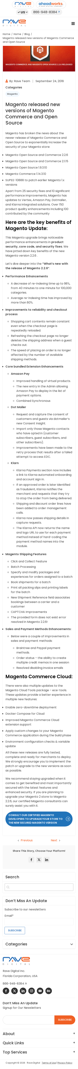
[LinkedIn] (47, 860)
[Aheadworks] (51, 4)
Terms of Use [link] (49, 1062)
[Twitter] (14, 991)
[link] (39, 819)
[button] (22, 12)
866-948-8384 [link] (14, 983)
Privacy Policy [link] (65, 1062)
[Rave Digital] (23, 4)
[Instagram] (31, 991)
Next (54, 840)
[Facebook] (31, 860)
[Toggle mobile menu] (73, 23)
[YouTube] (40, 991)
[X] (39, 860)
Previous (27, 840)
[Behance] (48, 991)
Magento (12, 94)
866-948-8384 (45, 12)
